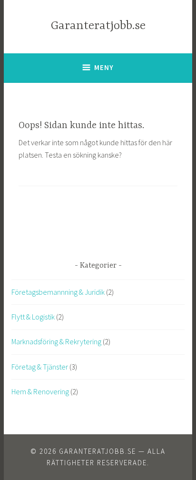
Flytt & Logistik (33, 316)
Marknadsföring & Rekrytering (56, 341)
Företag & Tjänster (39, 366)
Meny (104, 67)
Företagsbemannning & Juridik (58, 292)
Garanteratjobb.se (98, 26)
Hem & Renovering (40, 391)
